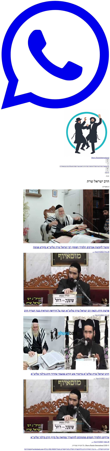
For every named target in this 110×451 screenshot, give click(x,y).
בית (108, 166)
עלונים (69, 166)
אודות (62, 166)
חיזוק (85, 166)
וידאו (82, 166)
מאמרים (104, 166)
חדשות (99, 166)
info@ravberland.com (35, 449)
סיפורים (89, 166)
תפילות (94, 166)
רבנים (65, 166)
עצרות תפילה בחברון (72, 449)
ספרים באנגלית (60, 449)
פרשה (73, 166)
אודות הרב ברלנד (84, 449)
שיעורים (78, 166)
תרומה (107, 172)
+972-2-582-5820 (49, 449)
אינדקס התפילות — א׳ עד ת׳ (99, 449)
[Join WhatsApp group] (55, 109)
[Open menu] (108, 164)
